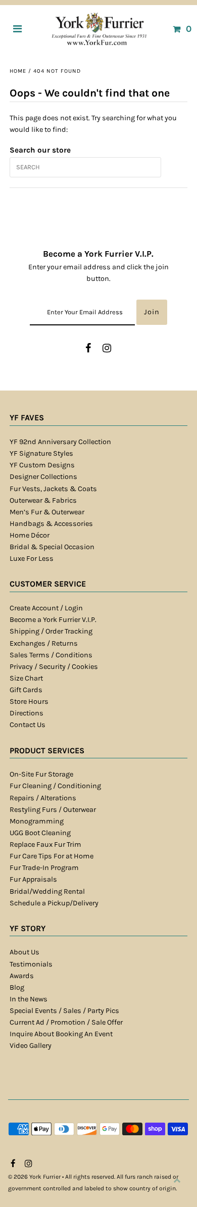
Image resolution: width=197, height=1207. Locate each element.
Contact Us (27, 724)
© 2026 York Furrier (34, 1176)
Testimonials (31, 964)
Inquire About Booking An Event (61, 1034)
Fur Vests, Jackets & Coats (53, 489)
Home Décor (30, 535)
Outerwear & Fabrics (43, 500)
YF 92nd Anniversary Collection (60, 442)
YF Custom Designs (42, 465)
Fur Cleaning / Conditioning (55, 786)
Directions (26, 713)
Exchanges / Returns (44, 643)
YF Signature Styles (41, 453)
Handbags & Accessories (51, 523)
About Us (24, 952)
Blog (17, 987)
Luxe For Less (32, 558)
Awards (22, 976)
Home (18, 71)
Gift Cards (26, 690)
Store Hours (29, 701)
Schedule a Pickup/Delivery (54, 903)
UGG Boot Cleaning (40, 833)
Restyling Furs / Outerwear (53, 809)
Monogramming (37, 821)
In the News (28, 999)
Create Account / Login (46, 608)
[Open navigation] (18, 29)
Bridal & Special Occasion (52, 547)
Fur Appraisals (33, 879)
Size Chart (26, 678)
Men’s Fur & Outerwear (47, 512)
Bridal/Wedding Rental (47, 891)
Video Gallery (31, 1045)
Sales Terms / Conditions (51, 655)
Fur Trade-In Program (44, 867)
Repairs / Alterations (43, 798)
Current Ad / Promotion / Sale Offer (66, 1022)
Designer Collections (43, 476)
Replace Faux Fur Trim (45, 844)
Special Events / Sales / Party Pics (64, 1010)
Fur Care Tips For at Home (51, 856)
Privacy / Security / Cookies (54, 666)
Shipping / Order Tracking (51, 631)
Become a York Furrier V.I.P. (53, 619)
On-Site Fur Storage (41, 774)
